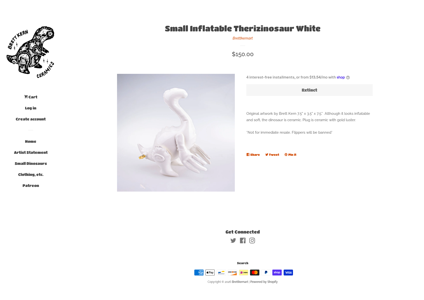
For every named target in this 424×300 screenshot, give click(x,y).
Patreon (31, 185)
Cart (32, 97)
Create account (31, 119)
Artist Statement (31, 152)
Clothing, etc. (30, 174)
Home (30, 141)
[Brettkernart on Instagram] (252, 241)
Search (242, 263)
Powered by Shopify (264, 282)
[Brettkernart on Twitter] (233, 241)
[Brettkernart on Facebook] (243, 241)
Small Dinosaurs (31, 163)
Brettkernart (243, 38)
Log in (30, 108)
